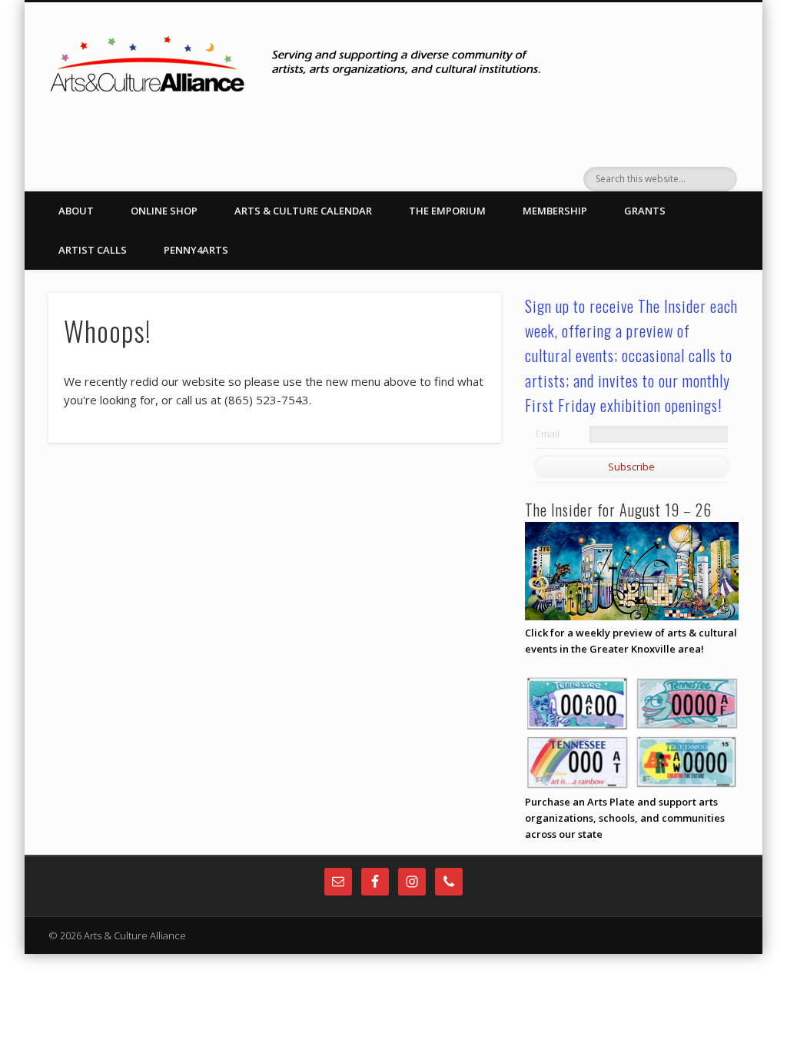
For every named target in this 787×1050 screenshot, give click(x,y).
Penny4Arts (196, 250)
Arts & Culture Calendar (303, 211)
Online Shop (164, 211)
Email (548, 433)
